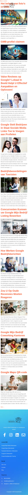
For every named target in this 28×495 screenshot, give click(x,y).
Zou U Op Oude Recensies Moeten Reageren (11, 294)
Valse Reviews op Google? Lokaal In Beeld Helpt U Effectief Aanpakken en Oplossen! (14, 83)
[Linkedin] (17, 435)
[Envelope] (23, 435)
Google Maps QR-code (14, 372)
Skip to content (3, 1)
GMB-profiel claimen (12, 41)
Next (2, 407)
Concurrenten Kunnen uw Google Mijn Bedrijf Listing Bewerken (14, 212)
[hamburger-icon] (25, 5)
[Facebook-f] (4, 435)
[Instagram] (11, 435)
